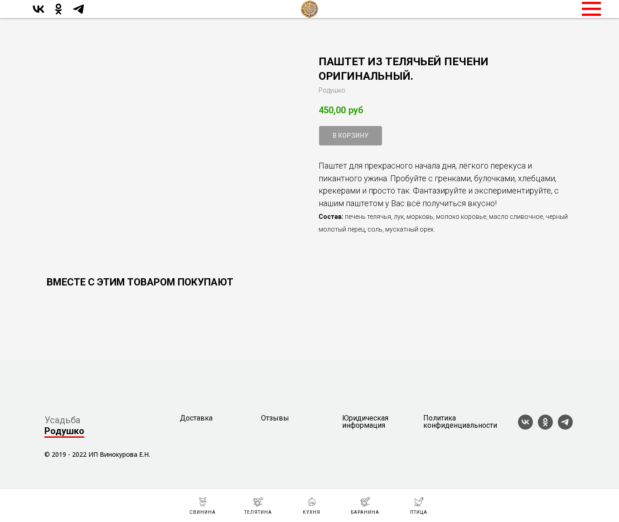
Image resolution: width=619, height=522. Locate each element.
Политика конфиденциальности (460, 422)
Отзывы (275, 418)
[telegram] (78, 13)
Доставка (196, 418)
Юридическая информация (365, 422)
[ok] (58, 13)
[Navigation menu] (591, 9)
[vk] (38, 13)
